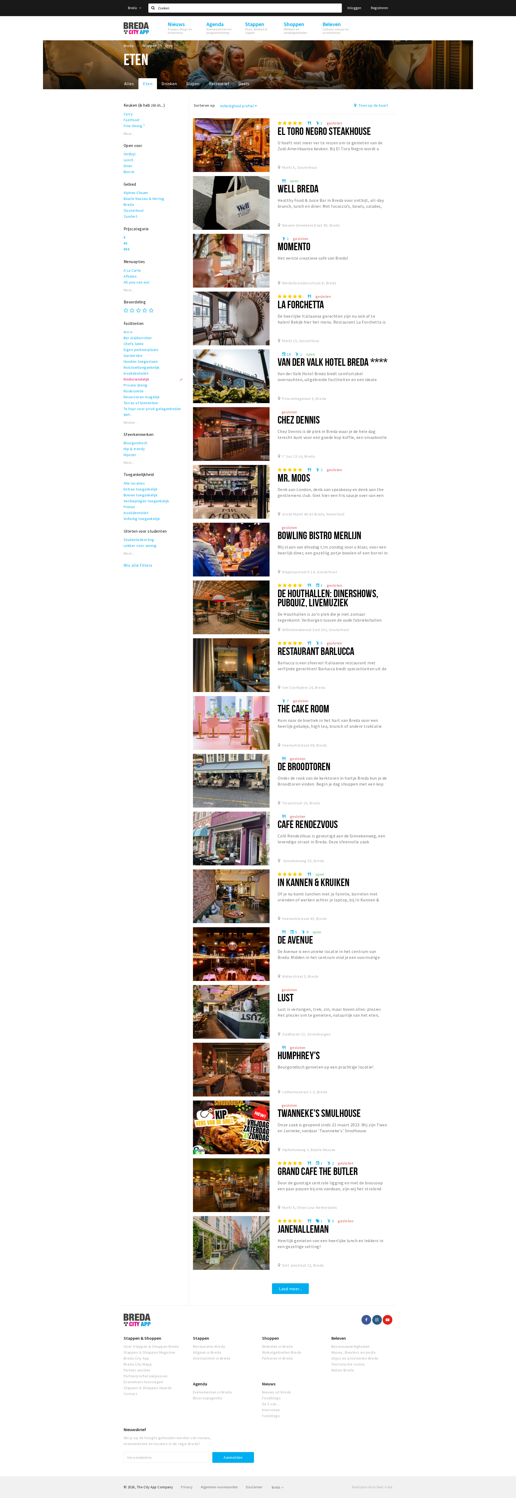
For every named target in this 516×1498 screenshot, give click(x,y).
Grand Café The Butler (318, 1171)
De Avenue (295, 939)
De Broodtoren (304, 766)
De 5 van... (270, 1404)
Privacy (186, 1487)
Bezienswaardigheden (350, 1346)
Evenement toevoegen (143, 1381)
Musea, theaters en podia (353, 1352)
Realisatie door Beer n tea (372, 1487)
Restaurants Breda (209, 1346)
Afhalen (130, 276)
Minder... (130, 422)
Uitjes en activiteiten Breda (354, 1358)
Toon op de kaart (373, 105)
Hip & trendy (134, 448)
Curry (128, 114)
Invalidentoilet (136, 373)
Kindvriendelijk (136, 379)
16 (286, 354)
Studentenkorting (139, 539)
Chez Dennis (299, 419)
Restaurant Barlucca (316, 651)
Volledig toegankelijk (142, 518)
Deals (243, 83)
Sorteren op (204, 105)
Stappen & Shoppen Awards (148, 1387)
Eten (147, 83)
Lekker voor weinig (140, 545)
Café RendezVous (308, 824)
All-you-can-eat (136, 282)
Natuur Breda (342, 1370)
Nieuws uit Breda (276, 1392)
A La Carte (132, 270)
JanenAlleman (303, 1229)
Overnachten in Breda (212, 1358)
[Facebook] (366, 1320)
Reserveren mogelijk (142, 397)
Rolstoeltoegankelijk (142, 367)
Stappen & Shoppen (142, 1338)
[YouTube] (387, 1320)
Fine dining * (134, 125)
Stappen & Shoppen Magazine (149, 1352)
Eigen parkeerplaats (141, 349)
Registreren (379, 8)
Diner (128, 165)
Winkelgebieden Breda (281, 1352)
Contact (130, 1393)
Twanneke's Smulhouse (319, 1113)
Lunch (128, 159)
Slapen (193, 83)
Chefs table (134, 343)
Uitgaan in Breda (207, 1352)
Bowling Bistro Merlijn (319, 535)
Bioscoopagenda (207, 1398)
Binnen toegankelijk (140, 495)
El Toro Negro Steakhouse (324, 131)
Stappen (201, 1338)
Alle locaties (134, 483)
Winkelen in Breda (277, 1346)
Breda (133, 8)
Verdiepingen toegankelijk (146, 501)
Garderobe (133, 355)
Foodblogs (271, 1398)
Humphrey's (299, 1055)
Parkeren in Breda (277, 1358)
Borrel (129, 171)
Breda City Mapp (138, 1364)
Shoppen (270, 1338)
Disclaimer (254, 1487)
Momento (294, 246)
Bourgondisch (136, 442)
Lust (285, 997)
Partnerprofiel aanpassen (146, 1376)
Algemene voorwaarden (219, 1487)
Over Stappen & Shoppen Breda (151, 1346)
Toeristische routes (348, 1364)
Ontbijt (129, 154)
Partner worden (137, 1370)
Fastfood (131, 119)
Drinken (169, 83)
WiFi (127, 414)
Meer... (129, 133)
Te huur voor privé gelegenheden (152, 408)
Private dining (136, 385)
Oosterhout (134, 210)
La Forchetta (301, 304)
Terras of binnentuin (141, 402)
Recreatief (219, 83)
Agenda (200, 1383)
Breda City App (136, 1358)
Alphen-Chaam (136, 192)
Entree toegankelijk (140, 489)
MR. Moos (294, 477)
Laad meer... (290, 1288)
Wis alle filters (138, 565)
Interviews (271, 1409)
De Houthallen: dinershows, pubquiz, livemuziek (328, 597)
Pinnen (129, 506)
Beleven (338, 1338)
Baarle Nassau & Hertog (144, 198)
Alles (129, 83)
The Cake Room (303, 708)
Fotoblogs (271, 1415)
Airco (128, 331)
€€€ (127, 249)
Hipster (130, 454)
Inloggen (354, 8)
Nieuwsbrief (135, 1429)
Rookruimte (134, 391)
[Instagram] (377, 1320)
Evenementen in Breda (212, 1392)
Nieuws (268, 1383)
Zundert (130, 216)
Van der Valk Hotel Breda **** (333, 362)
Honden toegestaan (141, 361)
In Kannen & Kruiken (313, 882)
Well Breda (298, 188)
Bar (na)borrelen (138, 337)
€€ (126, 243)
